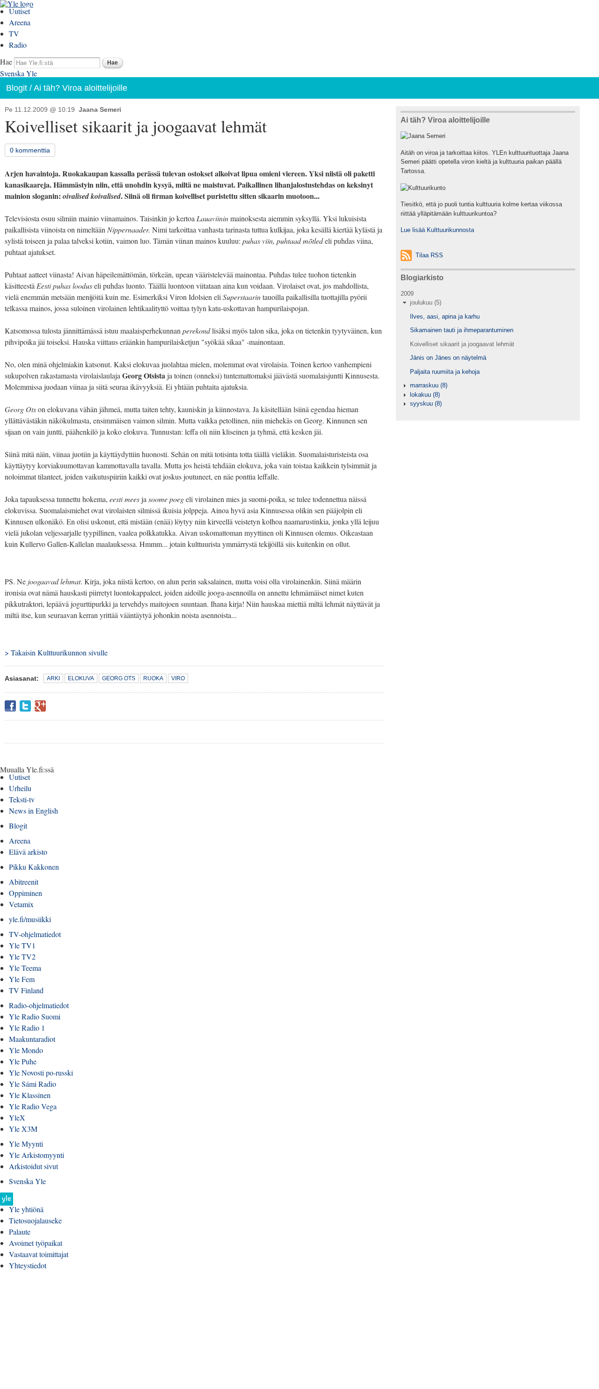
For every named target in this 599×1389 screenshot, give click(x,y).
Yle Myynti (26, 1144)
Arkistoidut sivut (33, 1166)
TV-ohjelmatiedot (35, 934)
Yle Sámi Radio (32, 1084)
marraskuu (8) (428, 385)
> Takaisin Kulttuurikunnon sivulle (56, 652)
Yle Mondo (26, 1050)
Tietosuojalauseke (35, 1220)
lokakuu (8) (425, 394)
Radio (18, 45)
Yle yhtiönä (26, 1209)
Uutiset (19, 11)
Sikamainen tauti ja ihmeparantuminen (461, 330)
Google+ (40, 706)
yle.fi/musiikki (30, 919)
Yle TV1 (22, 945)
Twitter (25, 706)
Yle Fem (22, 979)
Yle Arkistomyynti (36, 1155)
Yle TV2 (22, 956)
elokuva (81, 678)
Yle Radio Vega (33, 1106)
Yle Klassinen (30, 1095)
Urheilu (20, 788)
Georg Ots (118, 678)
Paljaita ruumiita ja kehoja (445, 371)
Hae (6, 61)
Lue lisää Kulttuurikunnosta (437, 229)
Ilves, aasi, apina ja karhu (445, 316)
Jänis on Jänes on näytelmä (448, 357)
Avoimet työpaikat (35, 1243)
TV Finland (26, 990)
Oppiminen (25, 893)
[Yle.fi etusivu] (6, 1202)
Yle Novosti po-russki (41, 1072)
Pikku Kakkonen (34, 867)
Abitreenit (23, 882)
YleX (17, 1117)
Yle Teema (25, 968)
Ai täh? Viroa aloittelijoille (80, 88)
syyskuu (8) (426, 403)
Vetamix (21, 904)
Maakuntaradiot (32, 1039)
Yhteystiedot (27, 1265)
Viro (178, 678)
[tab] (488, 302)
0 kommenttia (30, 150)
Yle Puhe (23, 1061)
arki (53, 678)
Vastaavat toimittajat (38, 1254)
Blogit (16, 88)
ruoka (153, 678)
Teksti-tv (22, 799)
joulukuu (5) (425, 302)
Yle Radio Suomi (34, 1016)
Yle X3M (23, 1129)
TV (14, 33)
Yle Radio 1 (27, 1028)
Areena (19, 22)
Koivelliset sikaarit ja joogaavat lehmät (462, 344)
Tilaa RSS (429, 255)
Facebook (10, 706)
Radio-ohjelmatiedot (39, 1005)
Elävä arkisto (28, 852)
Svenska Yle (18, 73)
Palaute (19, 1231)
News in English (33, 810)
